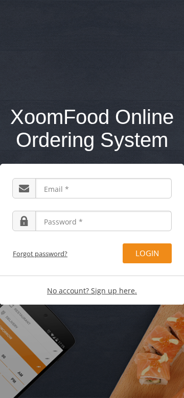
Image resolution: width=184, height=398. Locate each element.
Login (147, 253)
